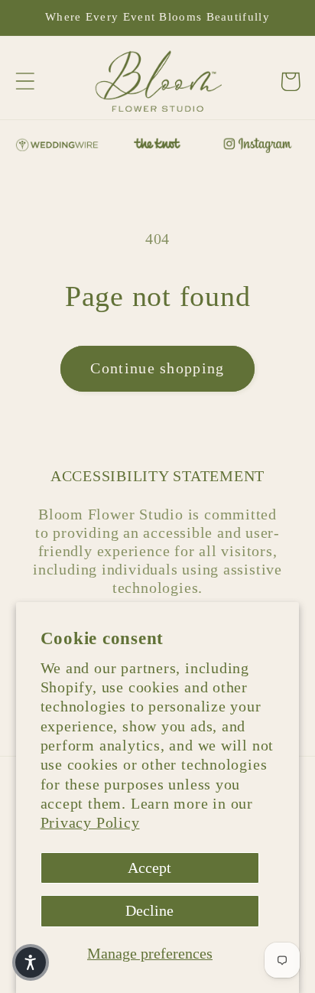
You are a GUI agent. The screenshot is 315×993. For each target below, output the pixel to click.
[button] (25, 81)
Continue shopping (157, 368)
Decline (149, 911)
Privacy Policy (90, 823)
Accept (149, 868)
